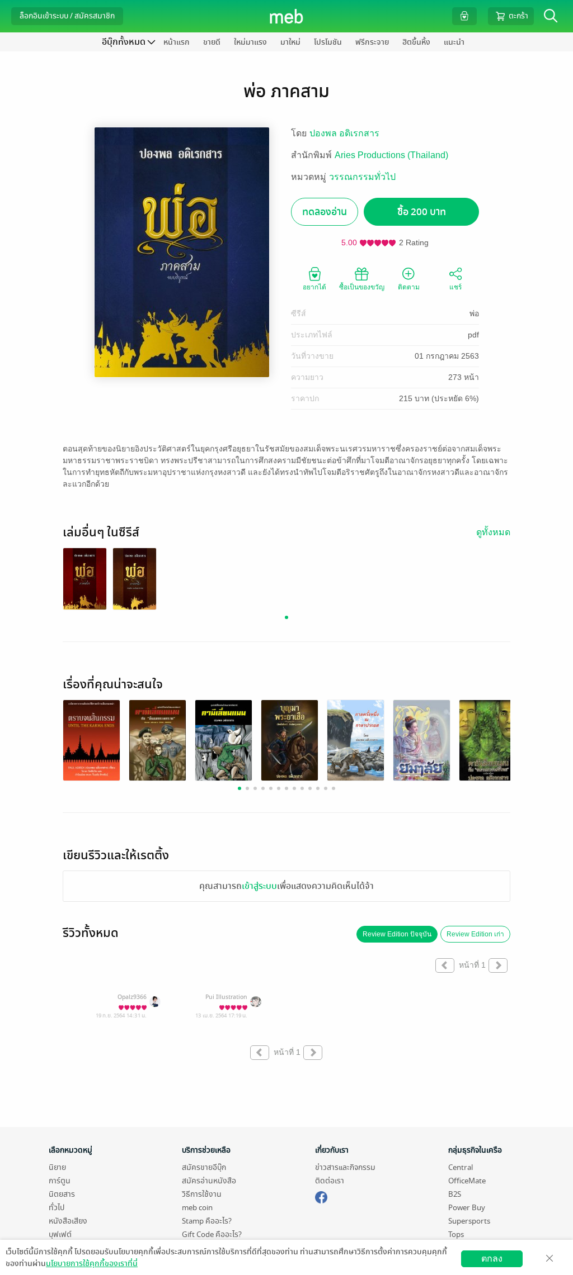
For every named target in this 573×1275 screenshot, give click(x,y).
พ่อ (474, 313)
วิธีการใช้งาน (202, 1194)
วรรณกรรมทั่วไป (362, 177)
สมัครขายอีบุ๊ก (204, 1167)
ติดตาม (409, 287)
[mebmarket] (321, 1195)
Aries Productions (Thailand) (391, 155)
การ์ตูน (60, 1181)
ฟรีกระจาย (372, 42)
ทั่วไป (56, 1208)
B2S (454, 1194)
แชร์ (455, 287)
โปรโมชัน (328, 42)
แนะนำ (454, 42)
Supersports (469, 1221)
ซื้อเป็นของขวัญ (361, 287)
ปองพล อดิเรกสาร (344, 133)
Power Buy (466, 1208)
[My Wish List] (464, 16)
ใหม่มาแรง (250, 42)
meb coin (197, 1208)
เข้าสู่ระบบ (259, 886)
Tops (456, 1234)
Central (460, 1167)
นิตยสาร (62, 1194)
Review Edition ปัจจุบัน (397, 934)
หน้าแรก (176, 42)
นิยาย (57, 1167)
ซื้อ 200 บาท (421, 212)
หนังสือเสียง (68, 1221)
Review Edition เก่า (475, 934)
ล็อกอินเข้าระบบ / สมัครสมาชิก (67, 16)
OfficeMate (467, 1181)
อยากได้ (314, 287)
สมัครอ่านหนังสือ (209, 1181)
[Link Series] (84, 578)
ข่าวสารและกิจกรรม (345, 1167)
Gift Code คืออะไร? (212, 1234)
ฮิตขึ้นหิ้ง (416, 42)
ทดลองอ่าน (324, 212)
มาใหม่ (290, 42)
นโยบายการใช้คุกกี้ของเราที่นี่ (92, 1263)
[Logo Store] (286, 16)
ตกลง (491, 1258)
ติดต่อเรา (329, 1181)
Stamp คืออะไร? (207, 1221)
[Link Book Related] (91, 740)
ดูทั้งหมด (493, 532)
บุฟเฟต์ (60, 1234)
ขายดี (211, 42)
